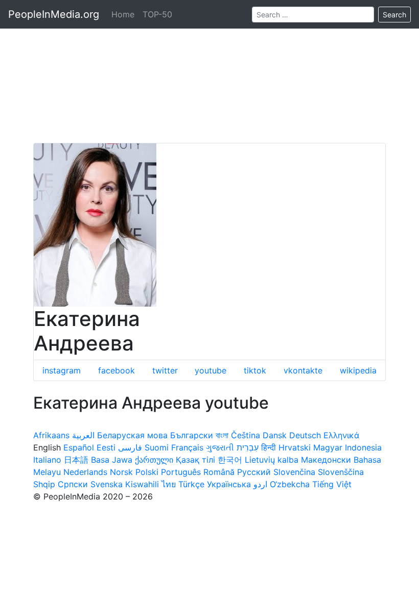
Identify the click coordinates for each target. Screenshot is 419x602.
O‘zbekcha (290, 484)
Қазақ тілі (195, 460)
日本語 (76, 460)
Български (191, 435)
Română (219, 472)
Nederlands (85, 472)
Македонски (326, 460)
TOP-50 (157, 14)
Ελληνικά (341, 435)
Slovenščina (341, 472)
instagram (61, 370)
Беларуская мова (132, 435)
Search (394, 14)
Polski (146, 472)
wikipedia (358, 370)
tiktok (255, 370)
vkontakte (303, 370)
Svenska (106, 484)
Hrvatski (294, 447)
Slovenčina (294, 472)
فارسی (130, 447)
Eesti (106, 447)
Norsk (121, 472)
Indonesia (363, 447)
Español (78, 447)
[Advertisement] (209, 71)
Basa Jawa (111, 460)
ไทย (168, 484)
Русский (254, 472)
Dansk (275, 435)
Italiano (47, 460)
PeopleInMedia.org (53, 14)
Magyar (327, 447)
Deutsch (305, 435)
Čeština (245, 435)
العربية (83, 435)
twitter (165, 370)
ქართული (154, 460)
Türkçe (191, 484)
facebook (116, 370)
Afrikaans (51, 435)
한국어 (230, 460)
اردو (260, 484)
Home (122, 14)
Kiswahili (142, 484)
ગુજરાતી (220, 447)
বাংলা (222, 435)
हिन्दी (268, 447)
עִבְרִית (248, 447)
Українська (229, 484)
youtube (210, 370)
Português (181, 472)
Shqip (44, 484)
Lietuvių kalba (271, 460)
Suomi (157, 447)
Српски (73, 484)
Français (187, 447)
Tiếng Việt (332, 484)
